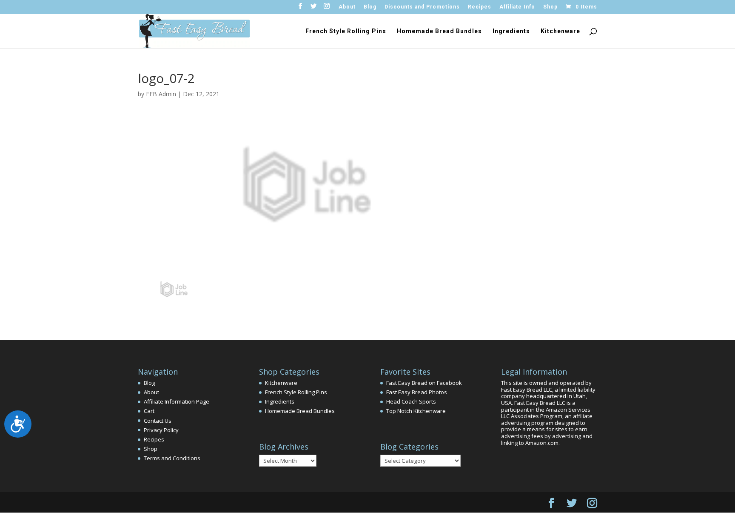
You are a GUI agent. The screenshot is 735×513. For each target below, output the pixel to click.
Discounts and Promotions (422, 7)
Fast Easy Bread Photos (416, 392)
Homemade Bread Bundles (439, 31)
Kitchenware (560, 31)
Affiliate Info (517, 7)
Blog (370, 7)
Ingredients (511, 31)
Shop (550, 7)
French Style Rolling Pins (345, 31)
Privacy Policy (161, 430)
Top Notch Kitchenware (416, 411)
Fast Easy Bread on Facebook (424, 383)
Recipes (479, 7)
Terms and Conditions (172, 458)
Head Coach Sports (411, 401)
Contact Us (157, 420)
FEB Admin (161, 94)
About (347, 7)
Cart (149, 411)
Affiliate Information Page (176, 401)
